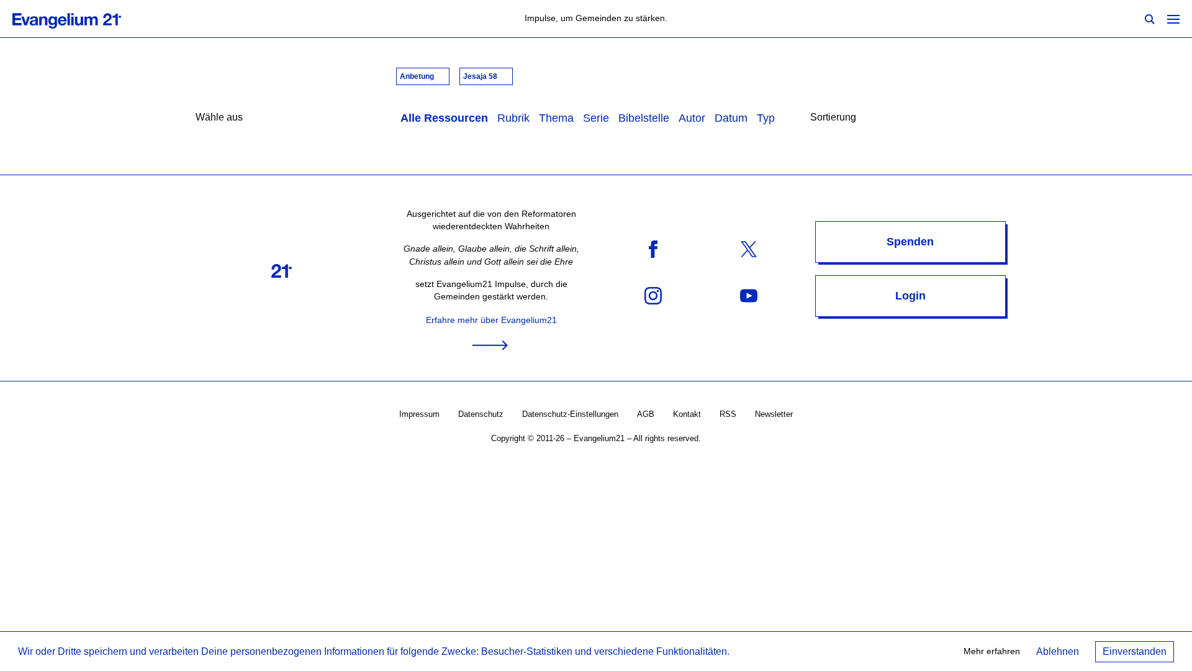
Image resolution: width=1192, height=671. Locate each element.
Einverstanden (1135, 651)
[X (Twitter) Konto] (748, 249)
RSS (728, 414)
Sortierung (833, 117)
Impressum (419, 414)
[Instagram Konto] (653, 295)
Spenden (910, 241)
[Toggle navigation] (1173, 18)
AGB (645, 414)
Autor (692, 118)
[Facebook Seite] (653, 249)
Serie (596, 118)
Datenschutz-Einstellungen (570, 414)
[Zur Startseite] (80, 19)
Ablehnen (1057, 651)
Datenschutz (480, 414)
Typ (766, 118)
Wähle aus (219, 117)
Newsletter (774, 414)
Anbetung (418, 76)
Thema (556, 118)
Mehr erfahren (992, 651)
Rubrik (513, 118)
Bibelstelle (643, 118)
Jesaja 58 (481, 76)
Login (910, 296)
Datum (731, 118)
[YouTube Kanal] (748, 295)
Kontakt (687, 414)
